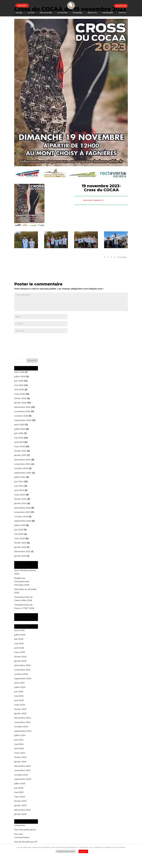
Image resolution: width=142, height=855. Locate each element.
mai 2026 (19, 385)
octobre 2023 (21, 516)
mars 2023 (19, 538)
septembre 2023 (22, 521)
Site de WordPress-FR (25, 842)
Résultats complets (92, 200)
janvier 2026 (20, 403)
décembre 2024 (22, 459)
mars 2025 (19, 446)
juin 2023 (18, 529)
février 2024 (20, 499)
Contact (122, 12)
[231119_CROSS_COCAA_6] (116, 248)
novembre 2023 (22, 512)
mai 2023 (19, 534)
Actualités (62, 12)
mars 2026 (19, 394)
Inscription (121, 6)
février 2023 (20, 543)
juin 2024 (19, 481)
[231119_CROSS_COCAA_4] (86, 248)
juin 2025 (18, 433)
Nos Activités (46, 12)
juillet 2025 (19, 429)
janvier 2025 (20, 455)
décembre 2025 (22, 407)
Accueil (19, 12)
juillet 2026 (19, 376)
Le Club (31, 12)
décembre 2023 (22, 508)
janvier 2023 (20, 547)
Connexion (19, 825)
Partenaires (107, 12)
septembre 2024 (23, 473)
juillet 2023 (19, 525)
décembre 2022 (22, 551)
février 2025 (20, 451)
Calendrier (77, 12)
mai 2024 (19, 486)
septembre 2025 (22, 420)
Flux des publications (25, 829)
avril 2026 (19, 389)
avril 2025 (19, 442)
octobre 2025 (21, 416)
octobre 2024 (21, 468)
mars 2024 (19, 494)
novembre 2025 (22, 411)
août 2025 (19, 424)
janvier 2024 (20, 503)
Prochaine (122, 257)
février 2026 (20, 398)
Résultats (92, 12)
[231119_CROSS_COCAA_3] (56, 248)
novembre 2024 (22, 464)
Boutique (22, 5)
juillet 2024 (20, 477)
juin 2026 (18, 381)
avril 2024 (19, 490)
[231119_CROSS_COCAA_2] (26, 248)
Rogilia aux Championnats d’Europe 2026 (21, 581)
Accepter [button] (83, 851)
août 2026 (19, 372)
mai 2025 (19, 438)
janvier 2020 (20, 556)
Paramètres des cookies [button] (65, 851)
